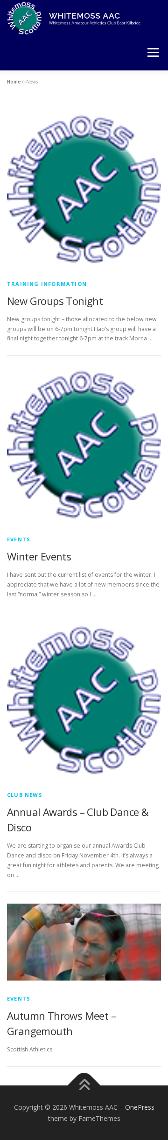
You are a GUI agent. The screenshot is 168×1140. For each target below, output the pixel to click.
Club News (24, 794)
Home (14, 81)
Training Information (47, 283)
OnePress (139, 1107)
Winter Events (39, 556)
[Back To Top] (84, 1085)
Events (18, 539)
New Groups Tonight (55, 301)
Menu (152, 53)
